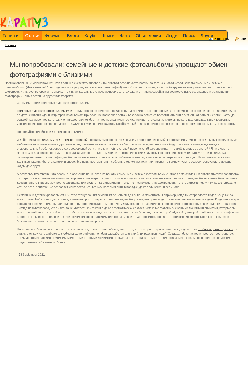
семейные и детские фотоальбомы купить (46, 111)
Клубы (91, 35)
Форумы (53, 35)
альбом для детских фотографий (65, 140)
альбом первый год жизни (215, 229)
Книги (108, 35)
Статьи (32, 35)
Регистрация (222, 39)
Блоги (73, 35)
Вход (243, 39)
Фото (125, 35)
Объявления (148, 35)
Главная (10, 45)
